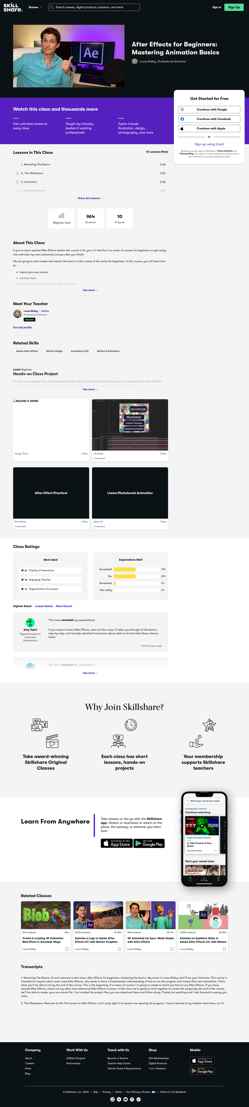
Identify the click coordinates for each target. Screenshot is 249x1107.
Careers (29, 1063)
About (28, 1058)
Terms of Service (225, 151)
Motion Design (54, 351)
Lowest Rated (43, 606)
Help (95, 1092)
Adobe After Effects (27, 351)
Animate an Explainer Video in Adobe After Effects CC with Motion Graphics (203, 942)
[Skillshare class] (46, 915)
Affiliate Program (75, 1058)
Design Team (21, 453)
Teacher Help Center (119, 1063)
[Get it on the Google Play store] (149, 843)
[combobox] (94, 7)
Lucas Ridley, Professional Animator (163, 61)
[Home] (13, 7)
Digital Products (158, 1063)
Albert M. (98, 521)
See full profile (22, 327)
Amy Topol (30, 629)
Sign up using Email (209, 144)
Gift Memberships (159, 1058)
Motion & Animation (108, 351)
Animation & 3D (80, 351)
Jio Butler (99, 453)
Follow (45, 311)
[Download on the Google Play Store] (207, 1071)
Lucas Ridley (36, 311)
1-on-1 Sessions (157, 1068)
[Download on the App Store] (115, 843)
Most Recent (63, 606)
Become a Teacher (118, 1058)
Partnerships (73, 1063)
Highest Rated (22, 606)
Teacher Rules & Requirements (124, 1068)
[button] (41, 6)
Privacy (106, 1092)
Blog (27, 1073)
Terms (118, 1092)
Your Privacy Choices (138, 1091)
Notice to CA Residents (173, 1092)
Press (28, 1068)
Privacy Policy (186, 154)
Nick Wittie (20, 521)
